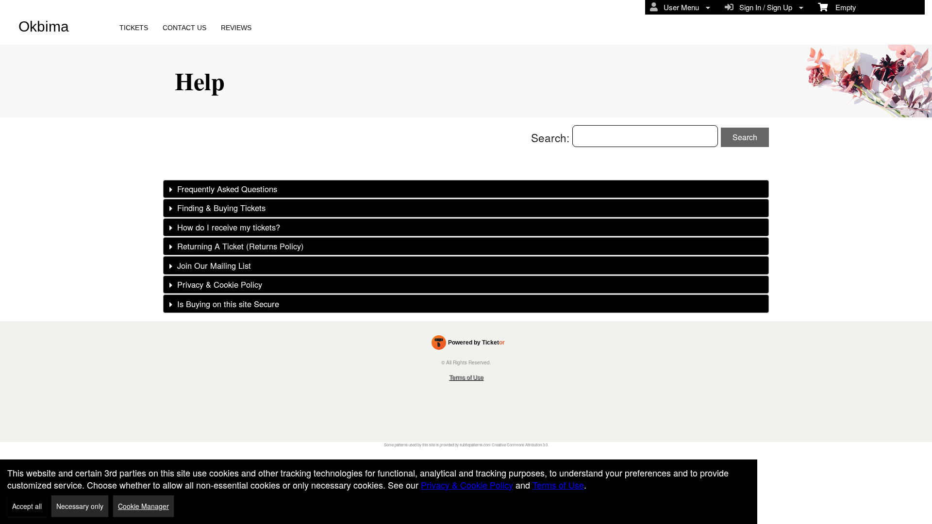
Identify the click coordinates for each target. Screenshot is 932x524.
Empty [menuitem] (842, 7)
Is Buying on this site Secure (228, 304)
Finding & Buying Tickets (221, 207)
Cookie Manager (143, 506)
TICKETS (133, 28)
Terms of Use (466, 377)
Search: (551, 137)
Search (744, 137)
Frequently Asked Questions (227, 189)
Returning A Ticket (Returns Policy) (240, 246)
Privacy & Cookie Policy (219, 284)
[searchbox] (645, 136)
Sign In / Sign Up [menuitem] (763, 7)
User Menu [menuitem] (679, 7)
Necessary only (79, 506)
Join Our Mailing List (214, 265)
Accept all (27, 506)
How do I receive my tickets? (228, 227)
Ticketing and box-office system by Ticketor (468, 344)
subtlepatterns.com (475, 444)
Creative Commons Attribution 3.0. (520, 444)
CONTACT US (184, 28)
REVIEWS (236, 28)
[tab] (466, 189)
